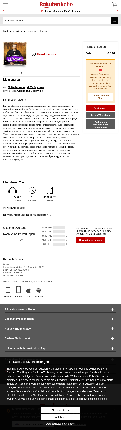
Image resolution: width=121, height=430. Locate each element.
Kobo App (11, 207)
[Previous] (3, 11)
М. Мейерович (16, 87)
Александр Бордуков (29, 90)
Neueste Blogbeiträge (18, 328)
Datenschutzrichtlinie (96, 399)
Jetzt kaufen (100, 108)
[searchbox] (60, 20)
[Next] (117, 11)
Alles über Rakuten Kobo (20, 309)
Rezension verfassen (90, 240)
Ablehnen (60, 417)
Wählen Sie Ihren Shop (101, 97)
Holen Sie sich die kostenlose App (25, 348)
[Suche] (114, 20)
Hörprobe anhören (46, 54)
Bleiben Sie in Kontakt (18, 338)
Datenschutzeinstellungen (60, 423)
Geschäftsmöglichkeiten (19, 319)
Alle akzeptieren (61, 410)
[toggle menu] (5, 4)
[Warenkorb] (115, 4)
